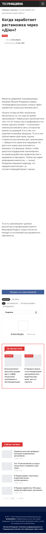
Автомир (8, 356)
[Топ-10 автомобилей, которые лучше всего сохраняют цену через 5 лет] (7, 466)
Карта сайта (38, 529)
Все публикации (27, 529)
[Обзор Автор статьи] (23, 326)
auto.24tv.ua (15, 299)
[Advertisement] (23, 73)
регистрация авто (8, 306)
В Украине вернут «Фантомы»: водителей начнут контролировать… (26, 478)
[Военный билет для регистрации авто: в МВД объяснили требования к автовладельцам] (13, 360)
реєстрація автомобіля (28, 303)
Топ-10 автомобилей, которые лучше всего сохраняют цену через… (26, 466)
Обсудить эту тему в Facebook (23, 292)
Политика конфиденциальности (30, 527)
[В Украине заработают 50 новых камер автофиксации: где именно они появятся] (7, 491)
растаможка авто (12, 303)
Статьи (5, 35)
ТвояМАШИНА (11, 519)
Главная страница (10, 10)
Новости (28, 356)
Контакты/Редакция (10, 527)
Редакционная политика (12, 529)
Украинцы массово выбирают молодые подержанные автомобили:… (26, 453)
